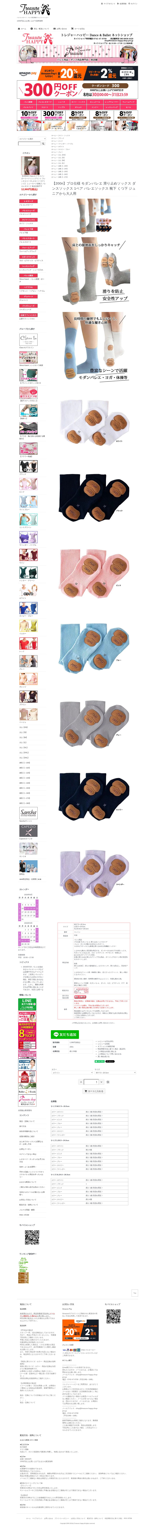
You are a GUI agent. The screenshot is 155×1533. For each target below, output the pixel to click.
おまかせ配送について (27, 1182)
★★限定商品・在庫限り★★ (30, 879)
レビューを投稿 (104, 1044)
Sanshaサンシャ (25, 821)
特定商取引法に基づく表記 (113, 1518)
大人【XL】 (23, 747)
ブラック (61, 138)
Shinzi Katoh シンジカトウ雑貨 (31, 365)
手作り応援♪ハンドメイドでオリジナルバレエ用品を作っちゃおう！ (31, 1174)
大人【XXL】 (24, 753)
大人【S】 (61, 158)
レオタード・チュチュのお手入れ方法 (32, 1160)
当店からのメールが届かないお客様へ (32, 1193)
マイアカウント (109, 4)
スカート (45, 107)
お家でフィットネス (27, 319)
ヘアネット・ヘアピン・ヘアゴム (32, 291)
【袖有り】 (23, 418)
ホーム (23, 29)
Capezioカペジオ (25, 839)
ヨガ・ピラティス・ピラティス (31, 260)
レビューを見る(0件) (105, 1041)
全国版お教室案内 (25, 1110)
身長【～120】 (25, 773)
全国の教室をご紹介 (27, 1136)
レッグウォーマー (112, 102)
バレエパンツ (28, 107)
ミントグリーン (25, 527)
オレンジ (22, 687)
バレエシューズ (25, 214)
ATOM (26, 1215)
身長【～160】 (63, 174)
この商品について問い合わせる (109, 1054)
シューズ (61, 102)
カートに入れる (95, 1091)
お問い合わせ (62, 29)
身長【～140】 (63, 169)
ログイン (134, 4)
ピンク (60, 141)
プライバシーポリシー (62, 1518)
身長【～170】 (63, 177)
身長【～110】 (25, 768)
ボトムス (78, 107)
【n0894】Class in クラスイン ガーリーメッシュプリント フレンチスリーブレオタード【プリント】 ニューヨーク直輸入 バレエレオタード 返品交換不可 (33, 181)
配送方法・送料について (28, 1205)
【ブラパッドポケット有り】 (30, 383)
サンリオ (22, 856)
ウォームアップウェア (27, 251)
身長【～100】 (25, 763)
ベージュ (22, 722)
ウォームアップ (128, 102)
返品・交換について (27, 1121)
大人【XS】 (62, 155)
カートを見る (79, 29)
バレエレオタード (45, 102)
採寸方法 (22, 1126)
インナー (95, 107)
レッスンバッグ (112, 107)
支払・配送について (41, 29)
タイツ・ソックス (78, 102)
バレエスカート (25, 242)
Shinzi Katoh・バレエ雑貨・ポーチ (31, 280)
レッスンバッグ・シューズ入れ (31, 270)
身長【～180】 (25, 803)
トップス (61, 107)
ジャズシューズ (25, 309)
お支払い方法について (27, 1200)
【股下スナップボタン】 (28, 401)
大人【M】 (61, 160)
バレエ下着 (23, 233)
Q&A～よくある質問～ (27, 1167)
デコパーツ (23, 300)
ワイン (21, 563)
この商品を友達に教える (107, 1051)
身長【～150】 (63, 171)
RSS (21, 1215)
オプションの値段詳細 (106, 1046)
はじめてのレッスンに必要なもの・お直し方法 (31, 1142)
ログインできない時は (27, 1154)
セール (128, 107)
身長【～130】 (63, 166)
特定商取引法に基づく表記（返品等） (112, 1049)
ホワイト (61, 146)
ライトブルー (24, 510)
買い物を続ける (104, 1056)
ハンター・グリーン (27, 580)
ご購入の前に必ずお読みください (32, 1187)
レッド (21, 651)
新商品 (21, 874)
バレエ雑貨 (28, 102)
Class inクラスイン (26, 348)
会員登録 (123, 4)
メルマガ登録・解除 (27, 1210)
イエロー (22, 634)
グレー (60, 152)
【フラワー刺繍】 (26, 456)
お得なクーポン (25, 1149)
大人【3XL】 (24, 758)
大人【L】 (61, 163)
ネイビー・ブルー (64, 149)
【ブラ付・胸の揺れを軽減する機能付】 (32, 437)
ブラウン (22, 704)
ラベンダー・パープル (65, 144)
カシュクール (95, 102)
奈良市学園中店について (28, 1131)
